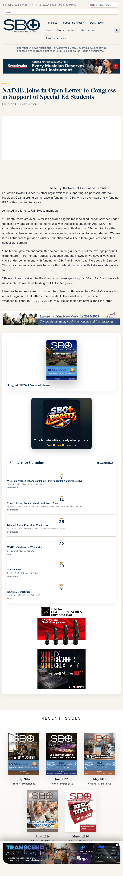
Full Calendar (105, 463)
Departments (65, 30)
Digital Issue (28, 783)
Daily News (97, 22)
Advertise (51, 22)
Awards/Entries (55, 38)
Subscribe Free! (72, 22)
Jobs (49, 30)
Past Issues (88, 30)
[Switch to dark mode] (117, 30)
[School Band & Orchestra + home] (20, 26)
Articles (16, 783)
